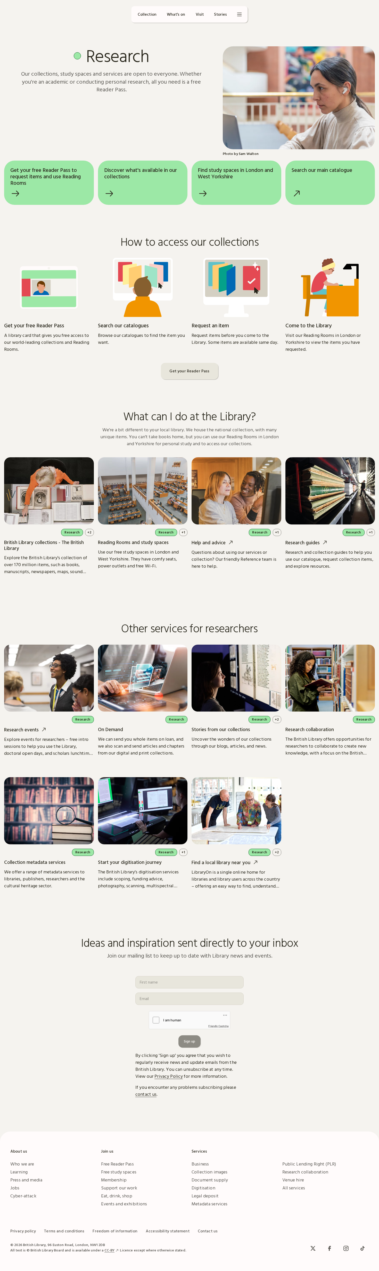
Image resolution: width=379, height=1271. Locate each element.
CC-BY (109, 1250)
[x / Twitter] (313, 1248)
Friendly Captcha (218, 1026)
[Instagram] (346, 1248)
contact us (145, 1094)
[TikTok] (362, 1248)
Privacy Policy (168, 1076)
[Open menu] (239, 14)
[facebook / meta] (329, 1248)
